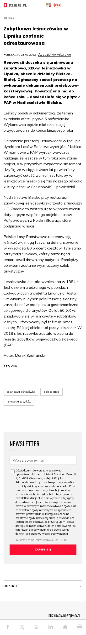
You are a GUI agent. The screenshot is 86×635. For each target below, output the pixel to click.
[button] (81, 587)
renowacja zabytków (19, 401)
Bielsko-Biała (51, 391)
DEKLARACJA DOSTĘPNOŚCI (64, 615)
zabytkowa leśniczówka (21, 391)
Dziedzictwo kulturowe (54, 54)
